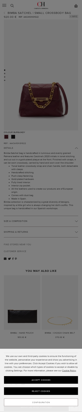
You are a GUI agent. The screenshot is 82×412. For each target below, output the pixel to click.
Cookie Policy (69, 370)
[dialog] (41, 380)
